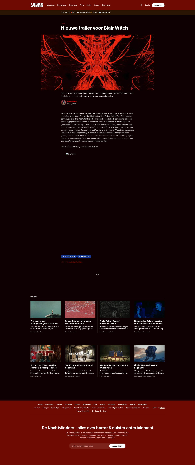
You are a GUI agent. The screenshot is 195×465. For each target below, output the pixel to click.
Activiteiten (122, 404)
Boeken (132, 404)
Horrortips (55, 408)
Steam (102, 404)
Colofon (39, 404)
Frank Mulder (72, 101)
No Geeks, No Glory (99, 411)
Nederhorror (62, 5)
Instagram (111, 404)
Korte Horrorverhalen (82, 408)
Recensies (73, 5)
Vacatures (51, 5)
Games (96, 5)
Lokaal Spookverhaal (115, 408)
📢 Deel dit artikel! (69, 256)
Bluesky (77, 404)
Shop (95, 404)
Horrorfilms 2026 (83, 411)
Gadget (46, 408)
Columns (146, 408)
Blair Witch (77, 262)
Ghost (162, 408)
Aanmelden (158, 5)
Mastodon (87, 404)
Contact (59, 404)
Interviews (106, 5)
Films (82, 5)
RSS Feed (68, 404)
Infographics (66, 408)
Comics (37, 408)
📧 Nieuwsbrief (84, 256)
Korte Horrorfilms (98, 408)
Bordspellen (142, 404)
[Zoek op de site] (141, 5)
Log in (147, 5)
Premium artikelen (133, 408)
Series (89, 5)
